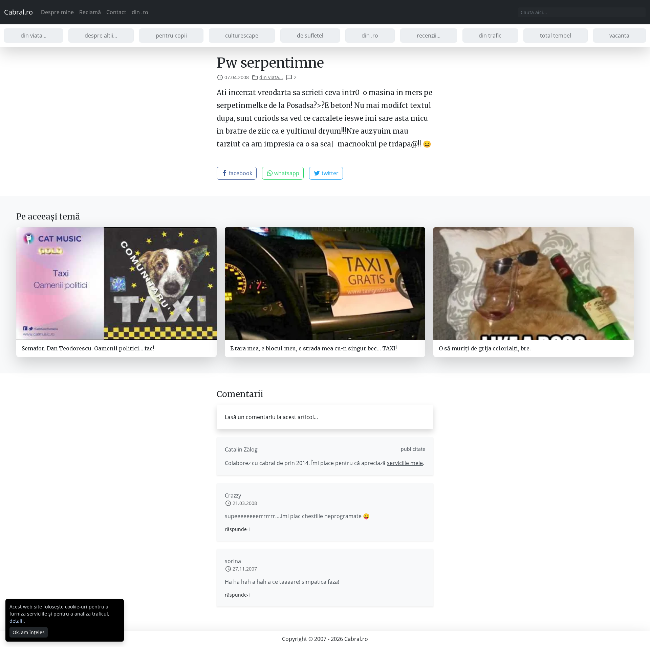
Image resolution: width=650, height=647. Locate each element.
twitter (329, 173)
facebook (240, 173)
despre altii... (101, 35)
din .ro (140, 12)
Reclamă (90, 12)
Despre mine (57, 12)
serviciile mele (405, 463)
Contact (116, 12)
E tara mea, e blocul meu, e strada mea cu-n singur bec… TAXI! (313, 348)
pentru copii (171, 35)
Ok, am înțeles (29, 632)
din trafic (490, 35)
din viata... (33, 35)
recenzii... (428, 35)
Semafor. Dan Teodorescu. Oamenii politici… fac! (88, 348)
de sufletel (310, 35)
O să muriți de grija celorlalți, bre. (485, 348)
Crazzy (233, 495)
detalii (16, 621)
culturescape (241, 35)
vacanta (619, 35)
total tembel (555, 35)
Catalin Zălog (241, 449)
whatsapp (286, 173)
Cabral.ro (18, 12)
